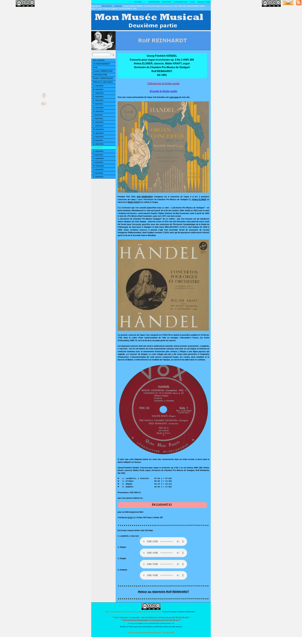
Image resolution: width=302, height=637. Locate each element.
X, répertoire (98, 169)
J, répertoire (98, 118)
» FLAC (192, 2)
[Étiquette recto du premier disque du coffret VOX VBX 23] (163, 455)
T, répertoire (98, 155)
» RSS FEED (166, 2)
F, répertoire (98, 104)
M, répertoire (98, 129)
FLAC (95, 67)
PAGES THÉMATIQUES (103, 78)
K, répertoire (98, 122)
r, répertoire (117, 6)
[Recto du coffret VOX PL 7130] (163, 192)
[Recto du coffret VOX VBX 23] (163, 330)
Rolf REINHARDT (145, 197)
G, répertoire (98, 108)
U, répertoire (98, 158)
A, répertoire (98, 86)
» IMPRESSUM (153, 2)
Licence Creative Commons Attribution (179, 612)
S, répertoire (98, 151)
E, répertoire (98, 100)
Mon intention (107, 6)
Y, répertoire (98, 173)
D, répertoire (98, 97)
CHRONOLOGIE (100, 75)
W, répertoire (98, 166)
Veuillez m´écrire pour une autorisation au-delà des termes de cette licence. (151, 627)
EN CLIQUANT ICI (162, 504)
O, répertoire (98, 137)
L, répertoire (98, 126)
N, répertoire (98, 133)
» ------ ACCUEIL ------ (137, 2)
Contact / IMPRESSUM (102, 71)
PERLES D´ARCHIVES (103, 82)
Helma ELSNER (199, 199)
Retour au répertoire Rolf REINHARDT (163, 591)
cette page (174, 97)
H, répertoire (98, 111)
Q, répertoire (98, 144)
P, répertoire (98, 140)
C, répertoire (98, 93)
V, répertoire (98, 162)
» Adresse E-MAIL (204, 2)
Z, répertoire (98, 177)
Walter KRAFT (134, 202)
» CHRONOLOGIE (180, 2)
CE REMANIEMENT (101, 64)
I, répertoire (98, 115)
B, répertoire (98, 89)
